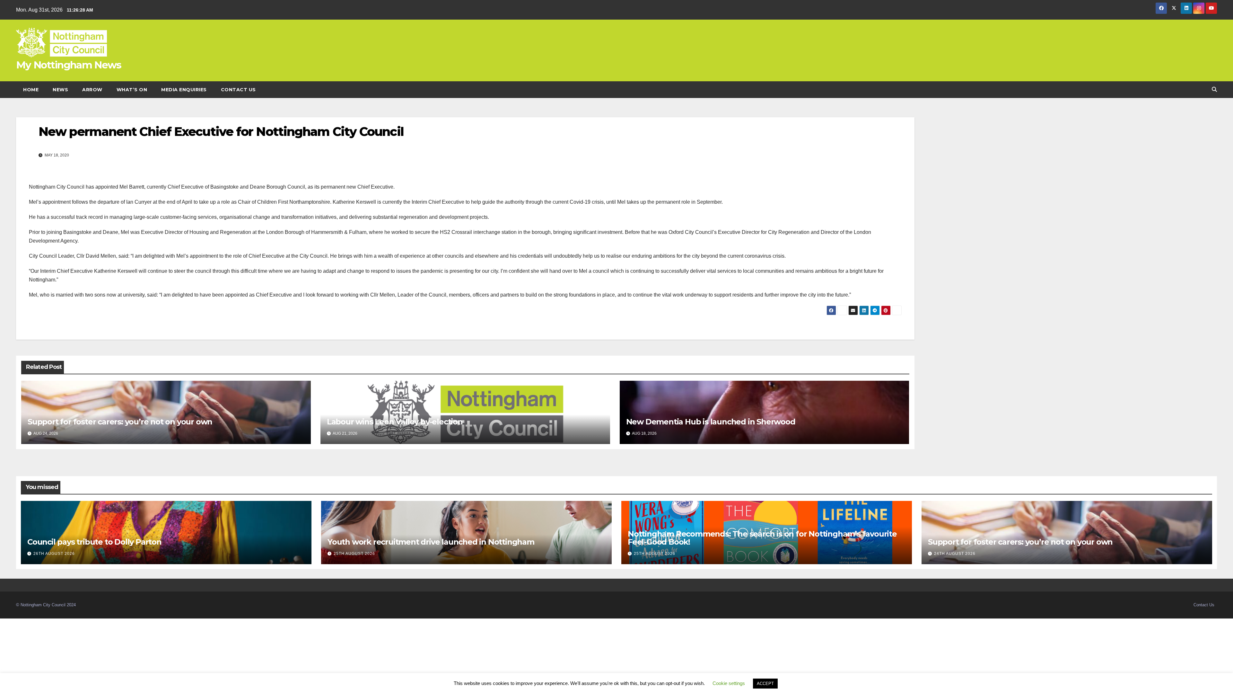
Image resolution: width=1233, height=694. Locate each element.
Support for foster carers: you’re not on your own (120, 421)
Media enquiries (184, 90)
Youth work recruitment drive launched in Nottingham (431, 542)
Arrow (92, 90)
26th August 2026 (54, 553)
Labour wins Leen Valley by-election (395, 421)
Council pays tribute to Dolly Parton (94, 542)
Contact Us (238, 90)
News (60, 90)
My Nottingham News (68, 65)
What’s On (132, 90)
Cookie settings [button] (729, 683)
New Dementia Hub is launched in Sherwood (710, 421)
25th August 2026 (354, 553)
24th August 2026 (954, 553)
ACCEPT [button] (765, 683)
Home (31, 90)
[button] (1214, 89)
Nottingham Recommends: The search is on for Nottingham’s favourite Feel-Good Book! (762, 538)
